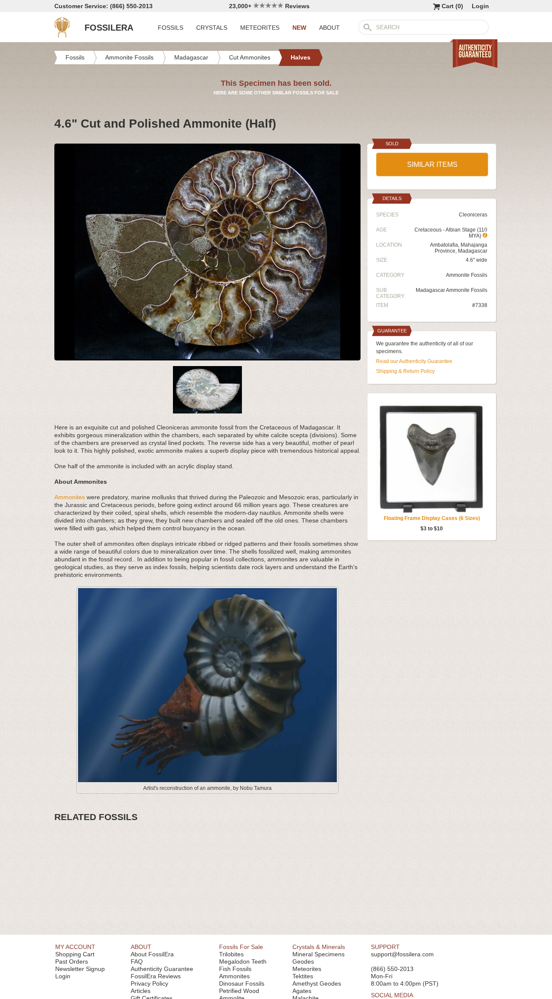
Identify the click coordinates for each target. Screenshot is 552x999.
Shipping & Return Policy (405, 371)
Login (480, 6)
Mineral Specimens (318, 954)
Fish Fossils (235, 968)
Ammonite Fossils (466, 275)
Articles (141, 990)
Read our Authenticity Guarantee (414, 361)
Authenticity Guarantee (162, 968)
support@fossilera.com (402, 954)
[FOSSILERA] (62, 35)
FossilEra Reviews (156, 976)
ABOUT (329, 27)
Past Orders (71, 961)
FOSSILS (170, 27)
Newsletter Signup (80, 968)
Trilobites (231, 954)
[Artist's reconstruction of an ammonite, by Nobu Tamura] (207, 780)
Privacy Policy (149, 983)
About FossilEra (152, 954)
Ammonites (69, 497)
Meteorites (306, 968)
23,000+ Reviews (269, 6)
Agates (301, 990)
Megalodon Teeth (243, 961)
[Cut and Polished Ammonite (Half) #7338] (207, 357)
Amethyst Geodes (316, 983)
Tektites (302, 976)
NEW (299, 27)
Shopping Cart (74, 954)
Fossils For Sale (241, 946)
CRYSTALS (211, 27)
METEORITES (259, 27)
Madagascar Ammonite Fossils (451, 290)
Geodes (303, 961)
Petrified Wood (239, 990)
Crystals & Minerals (318, 946)
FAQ (137, 961)
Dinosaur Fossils (241, 983)
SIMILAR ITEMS (432, 164)
